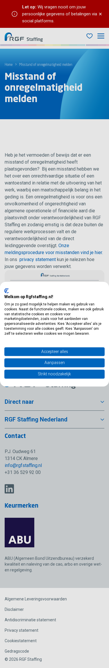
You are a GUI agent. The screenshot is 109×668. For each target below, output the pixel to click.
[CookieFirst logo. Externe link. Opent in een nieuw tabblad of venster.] (6, 290)
